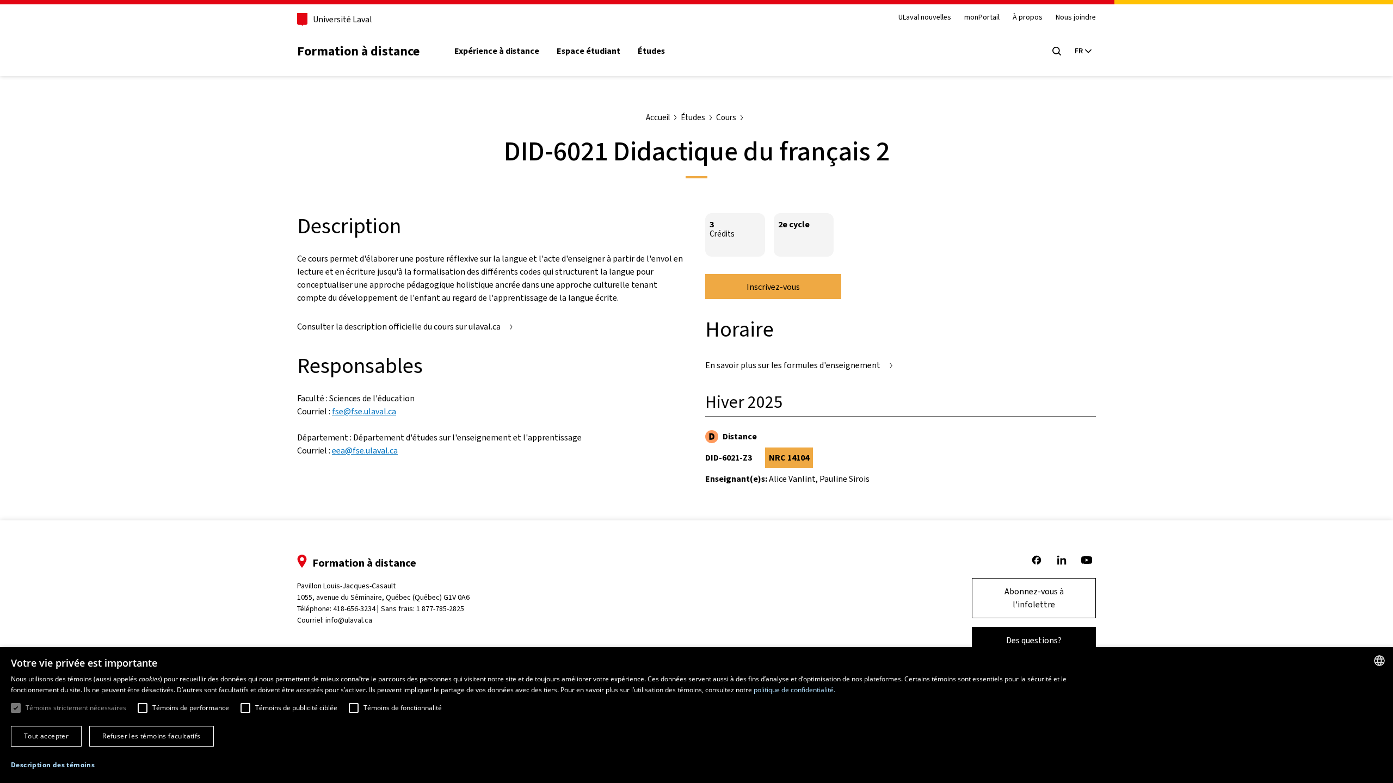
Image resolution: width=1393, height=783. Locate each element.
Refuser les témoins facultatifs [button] (151, 736)
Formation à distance (358, 51)
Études (651, 51)
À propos (1028, 17)
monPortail (982, 17)
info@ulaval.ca (348, 620)
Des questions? (1034, 640)
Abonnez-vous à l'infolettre (1034, 598)
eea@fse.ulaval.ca (365, 450)
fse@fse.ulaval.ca (364, 411)
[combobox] (1379, 660)
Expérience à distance (496, 51)
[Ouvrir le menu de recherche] (1057, 51)
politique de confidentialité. (794, 689)
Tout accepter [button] (46, 736)
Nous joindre (1076, 17)
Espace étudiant (588, 51)
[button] (53, 765)
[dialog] (696, 715)
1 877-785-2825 (440, 609)
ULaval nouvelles (924, 17)
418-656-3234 (354, 609)
